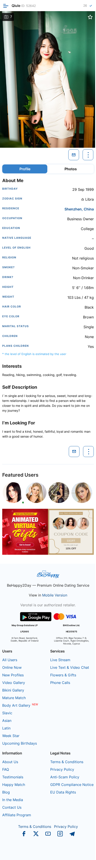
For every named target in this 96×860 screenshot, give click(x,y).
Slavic (7, 713)
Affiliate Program (16, 815)
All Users (9, 660)
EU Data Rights (63, 792)
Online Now (12, 667)
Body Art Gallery (16, 705)
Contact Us (11, 807)
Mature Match (14, 698)
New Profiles (13, 675)
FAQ (5, 769)
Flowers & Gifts (63, 675)
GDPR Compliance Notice (72, 784)
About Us (10, 762)
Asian (6, 720)
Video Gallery (13, 682)
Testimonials (12, 777)
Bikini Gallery (13, 690)
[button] (46, 144)
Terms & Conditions (66, 762)
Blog (6, 792)
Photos (71, 169)
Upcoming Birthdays (19, 743)
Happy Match (13, 784)
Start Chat (81, 852)
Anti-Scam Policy (64, 777)
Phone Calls (60, 682)
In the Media (12, 800)
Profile (24, 169)
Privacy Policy (62, 769)
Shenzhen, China (79, 209)
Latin (6, 728)
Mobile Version (54, 595)
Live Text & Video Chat (69, 667)
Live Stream (60, 660)
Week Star (10, 735)
